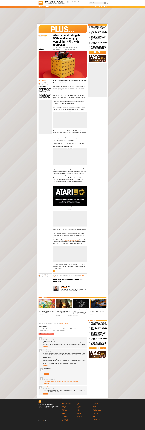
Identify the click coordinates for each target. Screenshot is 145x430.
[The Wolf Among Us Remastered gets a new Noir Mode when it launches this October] (81, 303)
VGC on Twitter (65, 419)
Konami (62, 179)
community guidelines (64, 323)
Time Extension (96, 417)
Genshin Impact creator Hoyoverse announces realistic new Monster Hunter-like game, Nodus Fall (98, 47)
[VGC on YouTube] (104, 6)
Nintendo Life (95, 409)
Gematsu (94, 406)
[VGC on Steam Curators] (106, 6)
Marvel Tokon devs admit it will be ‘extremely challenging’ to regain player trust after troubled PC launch (99, 27)
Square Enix (55, 229)
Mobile (63, 3)
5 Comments (43, 80)
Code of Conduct (65, 407)
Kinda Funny (95, 407)
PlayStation (47, 3)
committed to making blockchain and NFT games (68, 235)
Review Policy (64, 412)
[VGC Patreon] (99, 6)
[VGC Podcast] (100, 6)
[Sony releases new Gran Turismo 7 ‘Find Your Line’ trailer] (98, 303)
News (46, 2)
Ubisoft (67, 179)
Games (78, 410)
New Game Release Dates (77, 4)
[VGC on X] (101, 6)
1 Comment (70, 315)
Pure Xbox (95, 412)
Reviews (53, 2)
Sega (62, 239)
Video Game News (43, 35)
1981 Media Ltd (42, 404)
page (78, 328)
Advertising (64, 406)
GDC (77, 264)
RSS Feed (63, 413)
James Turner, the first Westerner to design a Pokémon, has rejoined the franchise (99, 32)
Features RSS (79, 416)
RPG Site (94, 414)
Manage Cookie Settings (66, 403)
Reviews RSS (79, 417)
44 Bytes (45, 420)
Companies (79, 412)
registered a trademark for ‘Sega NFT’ (72, 239)
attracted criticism (80, 179)
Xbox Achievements (96, 419)
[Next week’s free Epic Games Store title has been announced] (47, 303)
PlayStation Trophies (97, 410)
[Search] (105, 3)
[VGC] (41, 3)
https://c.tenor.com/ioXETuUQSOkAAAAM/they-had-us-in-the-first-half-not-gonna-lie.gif (61, 381)
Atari (54, 98)
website (70, 107)
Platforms (79, 413)
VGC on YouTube (65, 420)
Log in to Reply (45, 346)
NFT (59, 279)
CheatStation (95, 403)
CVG (94, 404)
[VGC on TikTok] (105, 6)
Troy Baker (66, 241)
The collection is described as (59, 95)
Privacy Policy (64, 410)
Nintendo (55, 3)
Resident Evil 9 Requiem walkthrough (79, 1)
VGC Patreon (64, 416)
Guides (67, 2)
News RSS (79, 414)
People (78, 409)
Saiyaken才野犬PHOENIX (49, 378)
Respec (94, 416)
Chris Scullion (41, 49)
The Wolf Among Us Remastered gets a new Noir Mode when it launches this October (81, 310)
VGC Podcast (64, 417)
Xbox (51, 3)
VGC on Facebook (65, 414)
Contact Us (64, 409)
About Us (63, 404)
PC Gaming (60, 3)
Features (60, 2)
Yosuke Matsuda (66, 279)
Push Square (95, 413)
